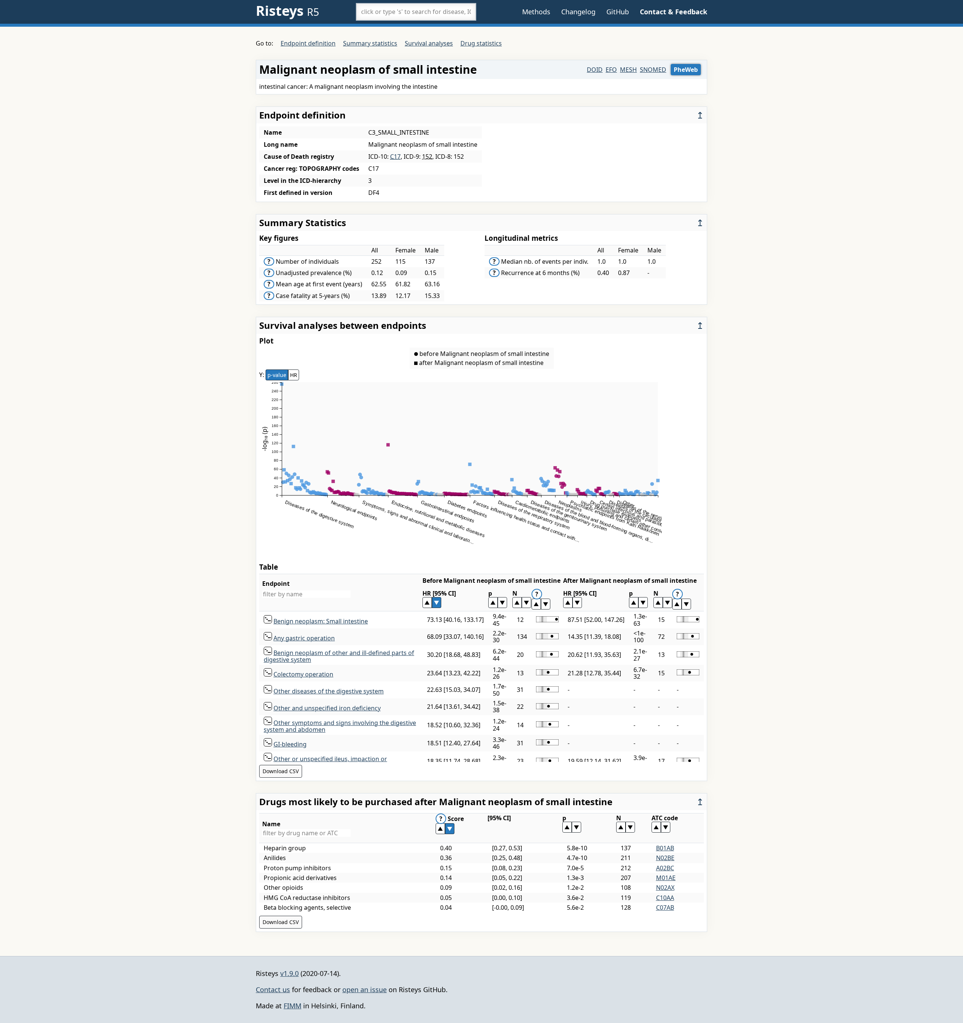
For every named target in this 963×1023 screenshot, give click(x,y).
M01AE (666, 878)
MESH (628, 69)
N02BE (665, 858)
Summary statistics (370, 43)
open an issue (364, 989)
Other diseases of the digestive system (328, 691)
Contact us (273, 989)
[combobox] (416, 11)
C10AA (665, 898)
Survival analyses (429, 43)
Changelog (578, 11)
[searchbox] (416, 11)
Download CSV (281, 771)
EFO (611, 69)
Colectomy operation (303, 674)
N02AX (665, 887)
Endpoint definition (308, 43)
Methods (536, 11)
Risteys (287, 11)
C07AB (665, 907)
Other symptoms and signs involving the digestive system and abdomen (340, 726)
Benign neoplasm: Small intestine (320, 621)
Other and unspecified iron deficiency (327, 708)
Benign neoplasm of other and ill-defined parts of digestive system (339, 656)
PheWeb (686, 69)
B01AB (665, 848)
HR (293, 374)
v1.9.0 (289, 973)
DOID (595, 69)
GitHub (617, 11)
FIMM (292, 1005)
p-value (276, 374)
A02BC (665, 868)
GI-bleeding (290, 744)
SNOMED (653, 69)
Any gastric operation (304, 638)
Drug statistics (481, 43)
